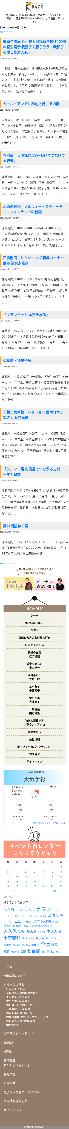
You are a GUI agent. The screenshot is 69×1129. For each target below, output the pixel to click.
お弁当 (9, 909)
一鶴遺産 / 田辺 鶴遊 (18, 1009)
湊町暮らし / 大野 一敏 (19, 1005)
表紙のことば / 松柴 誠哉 (20, 1021)
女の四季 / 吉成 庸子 (18, 1001)
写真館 (8, 925)
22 (52, 881)
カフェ (44, 909)
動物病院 (17, 926)
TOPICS (8, 1043)
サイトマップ (34, 762)
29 (52, 886)
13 (34, 876)
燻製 (47, 938)
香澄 (43, 952)
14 (43, 876)
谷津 (45, 944)
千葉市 (25, 926)
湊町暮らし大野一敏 (34, 677)
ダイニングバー (27, 916)
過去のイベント (7, 32)
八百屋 (55, 922)
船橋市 (35, 945)
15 (52, 876)
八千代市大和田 (41, 921)
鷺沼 (58, 952)
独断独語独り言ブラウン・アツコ (34, 723)
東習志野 (12, 937)
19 (25, 881)
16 (61, 876)
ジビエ (6, 916)
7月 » (55, 891)
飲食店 (33, 951)
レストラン (8, 922)
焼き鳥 (40, 938)
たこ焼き (19, 910)
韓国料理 (15, 952)
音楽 (23, 951)
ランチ (57, 915)
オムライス (29, 910)
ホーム (34, 615)
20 (34, 881)
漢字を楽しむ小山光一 (34, 666)
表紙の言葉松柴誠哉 (34, 655)
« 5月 (13, 891)
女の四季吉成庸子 (34, 700)
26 (25, 886)
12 (25, 876)
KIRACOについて (34, 623)
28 (43, 886)
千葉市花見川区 (36, 926)
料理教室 (41, 932)
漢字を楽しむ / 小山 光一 (20, 1013)
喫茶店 (48, 925)
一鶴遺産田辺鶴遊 (34, 711)
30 (61, 886)
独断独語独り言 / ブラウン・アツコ (27, 1017)
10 (8, 876)
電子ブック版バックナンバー (34, 747)
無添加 (31, 938)
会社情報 (34, 739)
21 (43, 881)
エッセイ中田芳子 (34, 689)
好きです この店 (34, 645)
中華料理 (27, 922)
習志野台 (17, 945)
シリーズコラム (14, 985)
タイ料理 (15, 916)
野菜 (54, 945)
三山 (18, 921)
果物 (24, 938)
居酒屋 (31, 931)
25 (17, 886)
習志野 (8, 945)
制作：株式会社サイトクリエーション (49, 823)
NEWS (34, 630)
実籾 (21, 931)
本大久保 (54, 931)
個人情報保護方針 (16, 1101)
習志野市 (26, 945)
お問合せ (34, 754)
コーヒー (57, 910)
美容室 (53, 938)
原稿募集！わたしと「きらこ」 (17, 1063)
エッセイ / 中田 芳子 (18, 997)
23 (61, 881)
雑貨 (7, 951)
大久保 (10, 931)
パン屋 (45, 915)
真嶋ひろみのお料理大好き (34, 638)
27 (34, 886)
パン (37, 916)
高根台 (51, 951)
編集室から (34, 732)
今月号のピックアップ (19, 1034)
